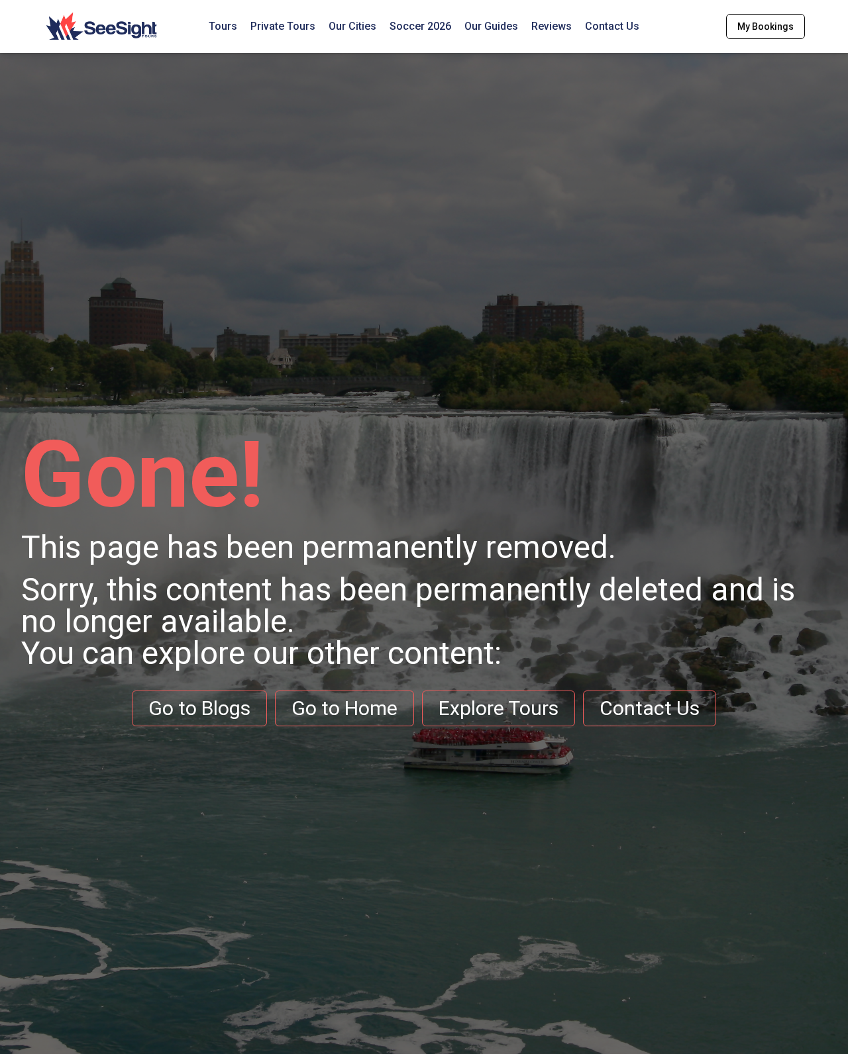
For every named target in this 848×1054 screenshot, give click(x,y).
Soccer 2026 (420, 26)
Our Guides (491, 26)
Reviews (551, 26)
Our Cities (352, 26)
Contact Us (612, 26)
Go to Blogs (199, 708)
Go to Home (345, 708)
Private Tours (282, 26)
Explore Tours (498, 708)
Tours (223, 26)
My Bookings (765, 26)
